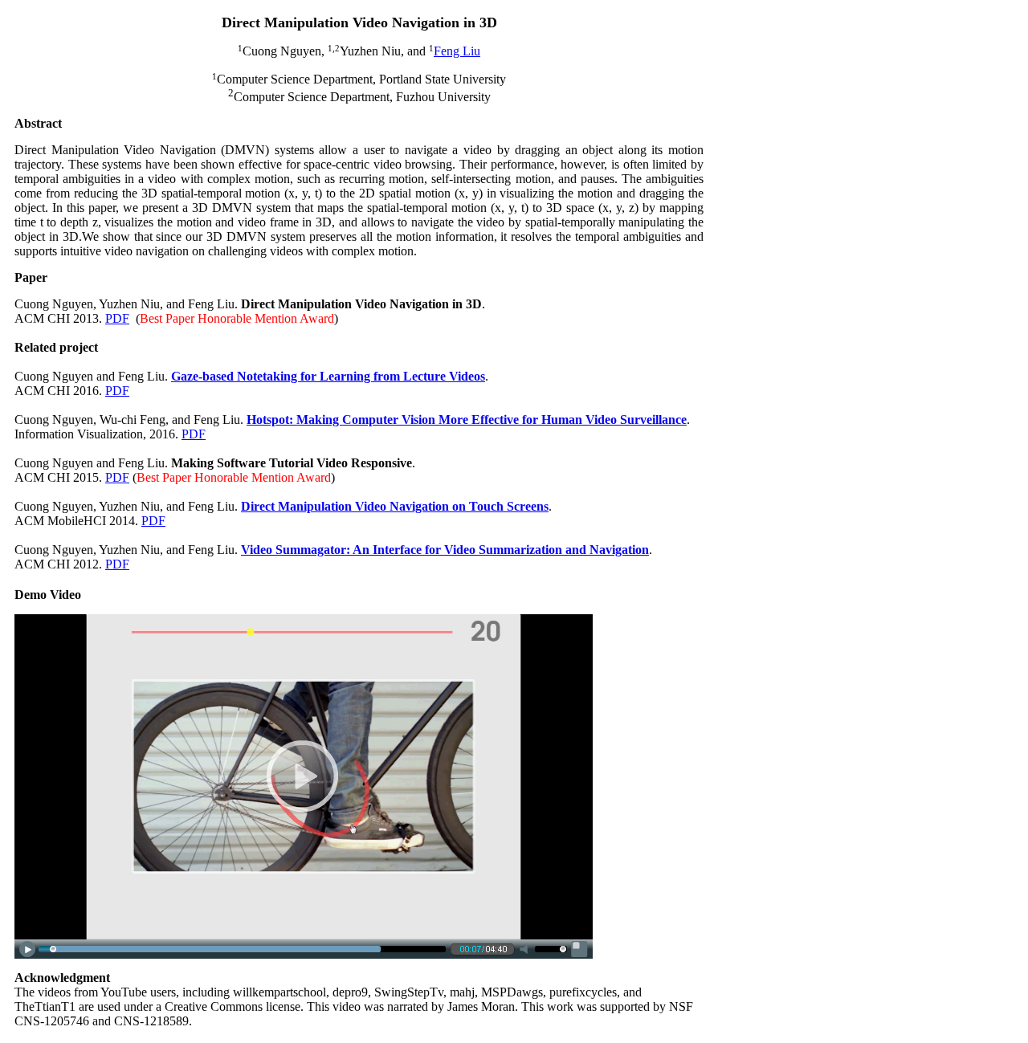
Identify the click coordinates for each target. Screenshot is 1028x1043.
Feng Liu (457, 51)
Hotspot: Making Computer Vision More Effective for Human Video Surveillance (467, 419)
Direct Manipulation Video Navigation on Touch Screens (395, 506)
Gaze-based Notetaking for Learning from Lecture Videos (328, 376)
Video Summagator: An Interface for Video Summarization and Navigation (445, 549)
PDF (117, 318)
